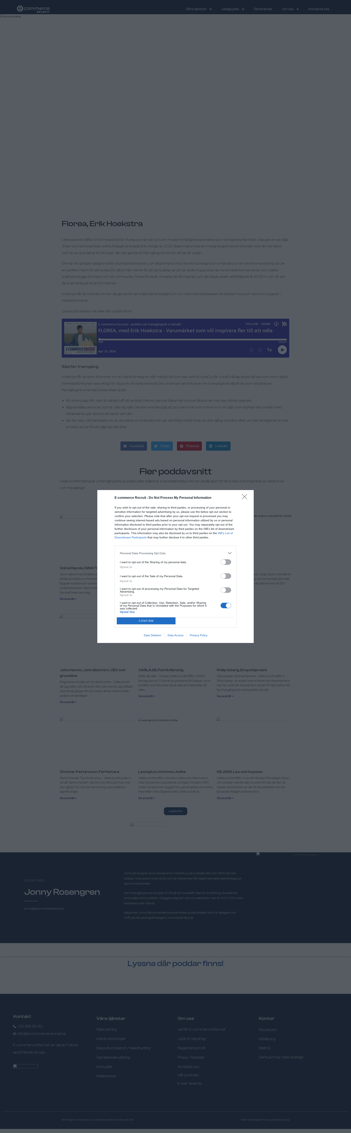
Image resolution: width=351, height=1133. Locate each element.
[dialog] (175, 566)
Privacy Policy (198, 635)
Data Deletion (152, 635)
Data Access (175, 635)
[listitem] (175, 553)
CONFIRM (146, 620)
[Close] (246, 498)
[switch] (226, 562)
